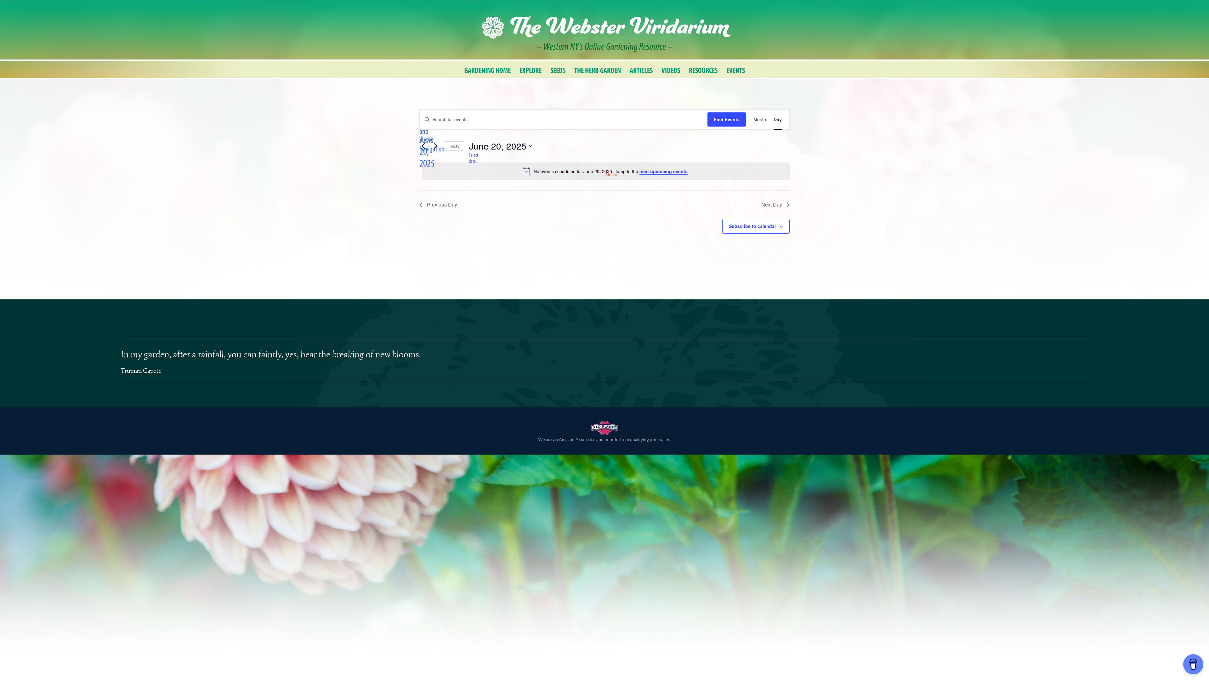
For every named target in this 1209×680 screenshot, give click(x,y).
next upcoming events (663, 171)
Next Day (771, 204)
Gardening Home (487, 70)
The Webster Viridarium (619, 27)
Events (735, 70)
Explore (530, 70)
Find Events (727, 119)
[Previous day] (423, 146)
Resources (703, 70)
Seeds (557, 70)
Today (454, 146)
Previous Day (442, 204)
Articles (641, 70)
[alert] (606, 171)
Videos (670, 70)
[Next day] (435, 146)
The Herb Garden (597, 70)
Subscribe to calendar (752, 226)
